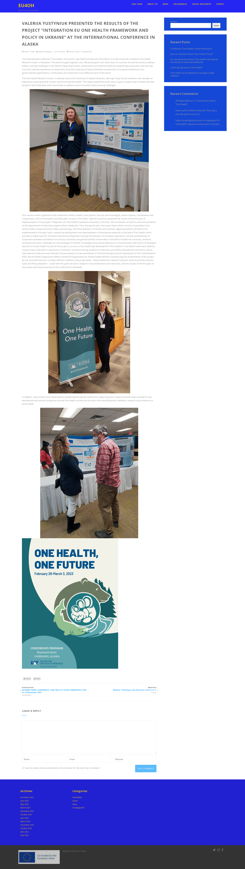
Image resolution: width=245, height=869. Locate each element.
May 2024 (24, 804)
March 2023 (25, 821)
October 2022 (26, 828)
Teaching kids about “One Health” (186, 67)
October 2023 (26, 814)
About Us (152, 4)
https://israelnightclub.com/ (188, 120)
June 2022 (24, 832)
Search (173, 21)
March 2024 (25, 807)
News (165, 4)
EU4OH (26, 5)
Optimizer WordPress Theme (74, 851)
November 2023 (27, 811)
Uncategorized (86, 51)
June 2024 (24, 801)
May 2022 (24, 835)
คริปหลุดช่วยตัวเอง (183, 100)
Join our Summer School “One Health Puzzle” (191, 54)
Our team (137, 4)
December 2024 (27, 797)
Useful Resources (201, 4)
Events (220, 4)
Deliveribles (180, 4)
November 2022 (27, 825)
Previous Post (54, 690)
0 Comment (60, 51)
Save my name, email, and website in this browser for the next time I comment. (62, 768)
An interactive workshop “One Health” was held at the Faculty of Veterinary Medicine (194, 61)
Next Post (134, 688)
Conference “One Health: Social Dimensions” (191, 48)
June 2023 (24, 818)
